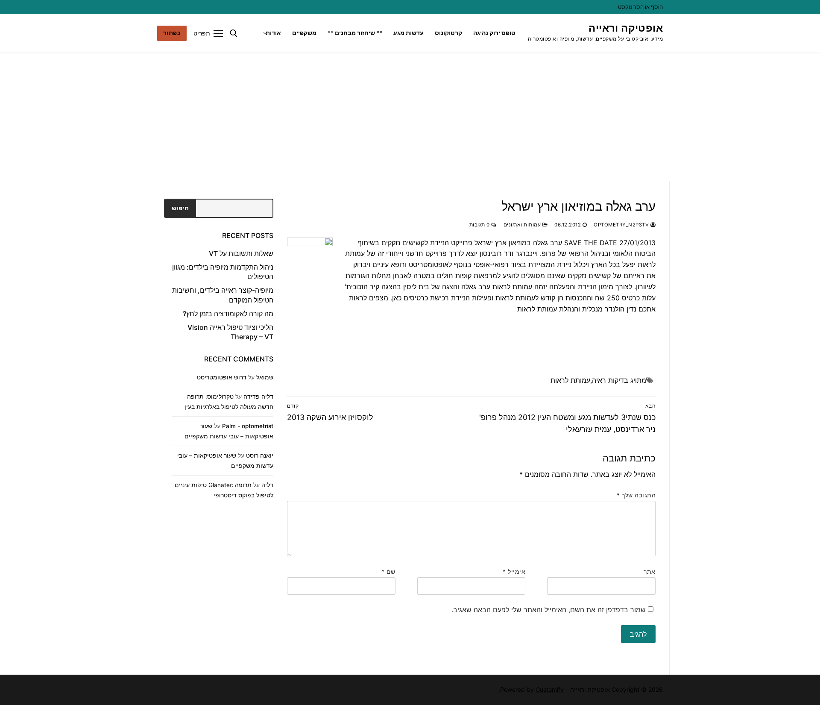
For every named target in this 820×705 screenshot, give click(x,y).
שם (388, 571)
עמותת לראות (570, 380)
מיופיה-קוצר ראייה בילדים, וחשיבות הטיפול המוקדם (222, 295)
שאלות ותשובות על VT (241, 253)
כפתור (172, 32)
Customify (550, 689)
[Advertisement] (410, 116)
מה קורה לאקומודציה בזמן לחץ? (228, 313)
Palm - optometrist (247, 426)
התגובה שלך (636, 495)
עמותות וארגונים (523, 225)
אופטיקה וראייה (626, 28)
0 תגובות (480, 225)
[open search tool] (233, 33)
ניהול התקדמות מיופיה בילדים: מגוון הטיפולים (222, 272)
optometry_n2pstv (622, 225)
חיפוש (180, 208)
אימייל (514, 571)
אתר (650, 571)
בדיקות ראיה (610, 380)
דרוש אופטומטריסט (221, 377)
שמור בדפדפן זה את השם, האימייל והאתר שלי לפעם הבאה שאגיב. (548, 609)
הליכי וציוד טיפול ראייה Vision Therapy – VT (230, 332)
